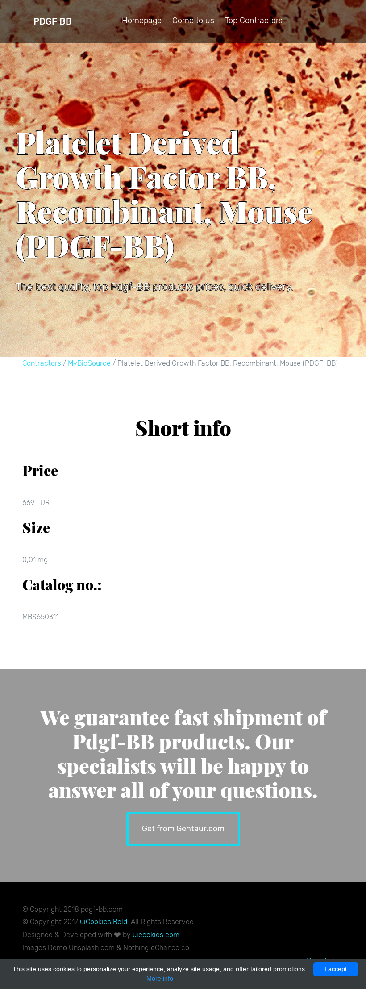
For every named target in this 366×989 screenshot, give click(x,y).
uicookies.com (156, 935)
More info (159, 978)
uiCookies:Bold (103, 922)
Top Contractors (254, 20)
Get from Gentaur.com (183, 829)
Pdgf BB (52, 21)
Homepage (142, 20)
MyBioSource (89, 363)
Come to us (193, 20)
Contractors (41, 363)
